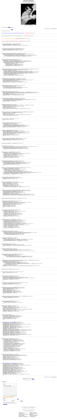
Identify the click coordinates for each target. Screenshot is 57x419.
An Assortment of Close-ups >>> (6, 219)
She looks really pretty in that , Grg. (7, 124)
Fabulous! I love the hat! (6, 204)
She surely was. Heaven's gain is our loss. (8, 54)
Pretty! (4, 107)
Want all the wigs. (5, 210)
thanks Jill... (5, 157)
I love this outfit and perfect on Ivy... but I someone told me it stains (11, 45)
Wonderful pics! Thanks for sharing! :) (8, 310)
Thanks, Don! (6, 297)
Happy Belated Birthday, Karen (7, 322)
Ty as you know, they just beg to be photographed (10, 186)
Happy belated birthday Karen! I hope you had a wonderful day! (11, 329)
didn (3, 301)
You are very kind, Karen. (7, 345)
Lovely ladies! (4, 215)
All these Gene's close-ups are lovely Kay (8, 348)
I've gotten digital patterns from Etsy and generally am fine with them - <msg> (13, 194)
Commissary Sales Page (31, 1)
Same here (5, 74)
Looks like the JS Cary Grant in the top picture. (9, 147)
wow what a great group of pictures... (8, 182)
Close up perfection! (5, 315)
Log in (9, 27)
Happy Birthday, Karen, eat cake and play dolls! (9, 333)
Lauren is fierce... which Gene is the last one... (9, 222)
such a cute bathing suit (6, 164)
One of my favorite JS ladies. (6, 161)
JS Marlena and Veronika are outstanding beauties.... (9, 138)
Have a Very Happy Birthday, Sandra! (8, 370)
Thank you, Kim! (6, 342)
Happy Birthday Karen (6, 326)
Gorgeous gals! (5, 307)
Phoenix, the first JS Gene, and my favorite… (7, 98)
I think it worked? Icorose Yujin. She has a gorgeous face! (9, 282)
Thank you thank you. (7, 173)
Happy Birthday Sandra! (6, 366)
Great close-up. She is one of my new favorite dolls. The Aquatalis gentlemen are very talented (15, 265)
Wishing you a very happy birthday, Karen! (8, 331)
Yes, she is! (4, 272)
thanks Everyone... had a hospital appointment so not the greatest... (12, 330)
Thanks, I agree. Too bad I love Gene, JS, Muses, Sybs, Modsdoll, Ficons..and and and (15, 232)
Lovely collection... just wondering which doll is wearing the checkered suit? (13, 171)
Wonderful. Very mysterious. (6, 357)
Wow (5, 264)
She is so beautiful (5, 261)
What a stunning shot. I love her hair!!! (8, 62)
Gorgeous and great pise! (6, 123)
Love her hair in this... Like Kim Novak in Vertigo (9, 355)
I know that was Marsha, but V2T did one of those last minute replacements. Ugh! (13, 99)
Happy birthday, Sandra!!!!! (6, 369)
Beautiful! (4, 183)
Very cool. (4, 133)
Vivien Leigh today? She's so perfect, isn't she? (8, 271)
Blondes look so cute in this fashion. (7, 244)
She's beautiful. (5, 155)
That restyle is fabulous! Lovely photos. (8, 94)
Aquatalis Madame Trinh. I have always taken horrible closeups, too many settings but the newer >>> (15, 260)
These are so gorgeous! (6, 276)
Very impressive (8, 63)
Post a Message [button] (25, 1)
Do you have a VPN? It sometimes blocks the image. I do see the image (13, 250)
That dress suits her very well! (7, 112)
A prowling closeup (4, 237)
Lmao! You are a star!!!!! (9, 65)
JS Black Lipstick (4, 104)
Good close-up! (5, 317)
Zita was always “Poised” (5, 177)
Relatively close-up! (4, 305)
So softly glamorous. (5, 152)
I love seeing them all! (6, 185)
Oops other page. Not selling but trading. (8, 49)
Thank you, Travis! (6, 227)
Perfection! (4, 80)
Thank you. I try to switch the (8, 170)
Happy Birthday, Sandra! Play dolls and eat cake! (9, 371)
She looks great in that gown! (7, 100)
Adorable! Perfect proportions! (7, 203)
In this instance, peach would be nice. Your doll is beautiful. (10, 131)
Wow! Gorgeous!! (5, 168)
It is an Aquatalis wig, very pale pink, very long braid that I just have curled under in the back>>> (18, 263)
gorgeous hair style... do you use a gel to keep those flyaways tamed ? (12, 60)
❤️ (7, 397)
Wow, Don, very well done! (6, 359)
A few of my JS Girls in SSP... (5, 118)
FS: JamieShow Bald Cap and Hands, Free (7, 85)
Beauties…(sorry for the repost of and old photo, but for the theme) (10, 167)
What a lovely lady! (5, 134)
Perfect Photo (4, 238)
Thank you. (5, 70)
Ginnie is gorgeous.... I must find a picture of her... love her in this (11, 114)
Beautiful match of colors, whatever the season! (9, 79)
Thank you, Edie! (6, 346)
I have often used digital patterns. (7, 191)
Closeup (3, 314)
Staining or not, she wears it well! (7, 44)
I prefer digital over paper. (6, 193)
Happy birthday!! (5, 328)
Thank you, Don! (6, 349)
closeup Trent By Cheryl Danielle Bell (10, 234)
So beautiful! (4, 105)
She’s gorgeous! (5, 178)
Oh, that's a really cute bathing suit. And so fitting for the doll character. (12, 162)
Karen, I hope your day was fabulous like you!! (9, 332)
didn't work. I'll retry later (7, 302)
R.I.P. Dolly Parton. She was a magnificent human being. (9, 53)
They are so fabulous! (6, 184)
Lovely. (4, 93)
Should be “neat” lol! (7, 214)
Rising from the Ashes (4, 91)
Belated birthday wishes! (6, 324)
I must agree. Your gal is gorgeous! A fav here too (9, 126)
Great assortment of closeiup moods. (8, 221)
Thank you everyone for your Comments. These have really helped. (12, 190)
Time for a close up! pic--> (5, 275)
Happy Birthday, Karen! (6, 323)
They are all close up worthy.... (7, 344)
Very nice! (4, 308)
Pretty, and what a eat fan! (6, 213)
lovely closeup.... (5, 283)
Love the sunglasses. (6, 339)
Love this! (4, 205)
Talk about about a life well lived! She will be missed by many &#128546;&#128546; (15, 55)
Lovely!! (4, 206)
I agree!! (5, 115)
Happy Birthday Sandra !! (6, 372)
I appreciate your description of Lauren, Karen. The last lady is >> (12, 223)
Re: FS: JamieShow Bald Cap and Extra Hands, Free (10, 87)
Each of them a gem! (5, 279)
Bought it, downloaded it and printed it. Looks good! (9, 69)
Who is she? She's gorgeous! (7, 254)
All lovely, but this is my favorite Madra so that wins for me (10, 277)
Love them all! (5, 311)
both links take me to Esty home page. (8, 73)
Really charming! (5, 201)
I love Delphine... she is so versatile (7, 231)
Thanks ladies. (5, 358)
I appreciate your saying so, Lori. (8, 341)
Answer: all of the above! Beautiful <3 (8, 106)
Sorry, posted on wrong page (6, 86)
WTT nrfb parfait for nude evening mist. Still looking (8, 48)
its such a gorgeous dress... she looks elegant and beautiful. (11, 125)
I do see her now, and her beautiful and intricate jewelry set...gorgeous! (12, 249)
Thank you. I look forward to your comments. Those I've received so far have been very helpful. (16, 71)
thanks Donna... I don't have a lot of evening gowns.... (11, 153)
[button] (18, 399)
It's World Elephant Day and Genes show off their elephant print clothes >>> (12, 296)
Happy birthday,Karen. (6, 327)
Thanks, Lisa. (6, 226)
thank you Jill (6, 212)
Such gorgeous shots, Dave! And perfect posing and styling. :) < (11, 108)
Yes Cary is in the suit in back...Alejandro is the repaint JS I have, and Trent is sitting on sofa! (15, 146)
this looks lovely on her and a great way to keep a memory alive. (11, 202)
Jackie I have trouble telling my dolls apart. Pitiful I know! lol (12, 163)
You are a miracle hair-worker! (9, 64)
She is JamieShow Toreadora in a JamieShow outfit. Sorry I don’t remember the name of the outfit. (17, 172)
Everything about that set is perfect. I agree (10, 240)
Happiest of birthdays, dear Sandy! (7, 367)
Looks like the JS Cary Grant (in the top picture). (10, 148)
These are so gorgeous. (6, 156)
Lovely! (4, 119)
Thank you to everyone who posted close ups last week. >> (9, 198)
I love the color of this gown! (6, 81)
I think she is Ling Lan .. (7, 154)
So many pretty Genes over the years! (8, 343)
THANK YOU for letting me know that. (9, 75)
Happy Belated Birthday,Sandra (7, 363)
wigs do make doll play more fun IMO (9, 211)
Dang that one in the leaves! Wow (7, 340)
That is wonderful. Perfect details (7, 290)
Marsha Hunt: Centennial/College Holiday (7, 130)
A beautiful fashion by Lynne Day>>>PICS (7, 287)
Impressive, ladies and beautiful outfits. (8, 139)
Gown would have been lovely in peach (8, 132)
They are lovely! (5, 306)
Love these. (4, 347)
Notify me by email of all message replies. (9, 402)
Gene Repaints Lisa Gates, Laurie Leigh (9, 233)
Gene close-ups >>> (4, 338)
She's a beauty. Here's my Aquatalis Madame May (9, 262)
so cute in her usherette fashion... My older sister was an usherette (11, 245)
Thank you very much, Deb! (7, 220)
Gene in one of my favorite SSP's (6, 122)
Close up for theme (4, 248)
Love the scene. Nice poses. (7, 169)
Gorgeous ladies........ (6, 278)
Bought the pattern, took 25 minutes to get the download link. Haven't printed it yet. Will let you (15, 72)
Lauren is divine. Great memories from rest (8, 224)
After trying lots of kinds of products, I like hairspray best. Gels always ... (13, 61)
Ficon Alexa (5, 255)
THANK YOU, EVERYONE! (6, 364)
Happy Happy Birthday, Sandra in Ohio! (8, 368)
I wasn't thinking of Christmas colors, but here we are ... (9, 78)
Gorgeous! (4, 288)
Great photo (4, 113)
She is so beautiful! (5, 316)
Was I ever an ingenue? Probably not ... (7, 59)
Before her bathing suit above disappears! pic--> (8, 160)
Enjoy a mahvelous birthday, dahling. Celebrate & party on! (10, 334)
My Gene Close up (4, 354)
